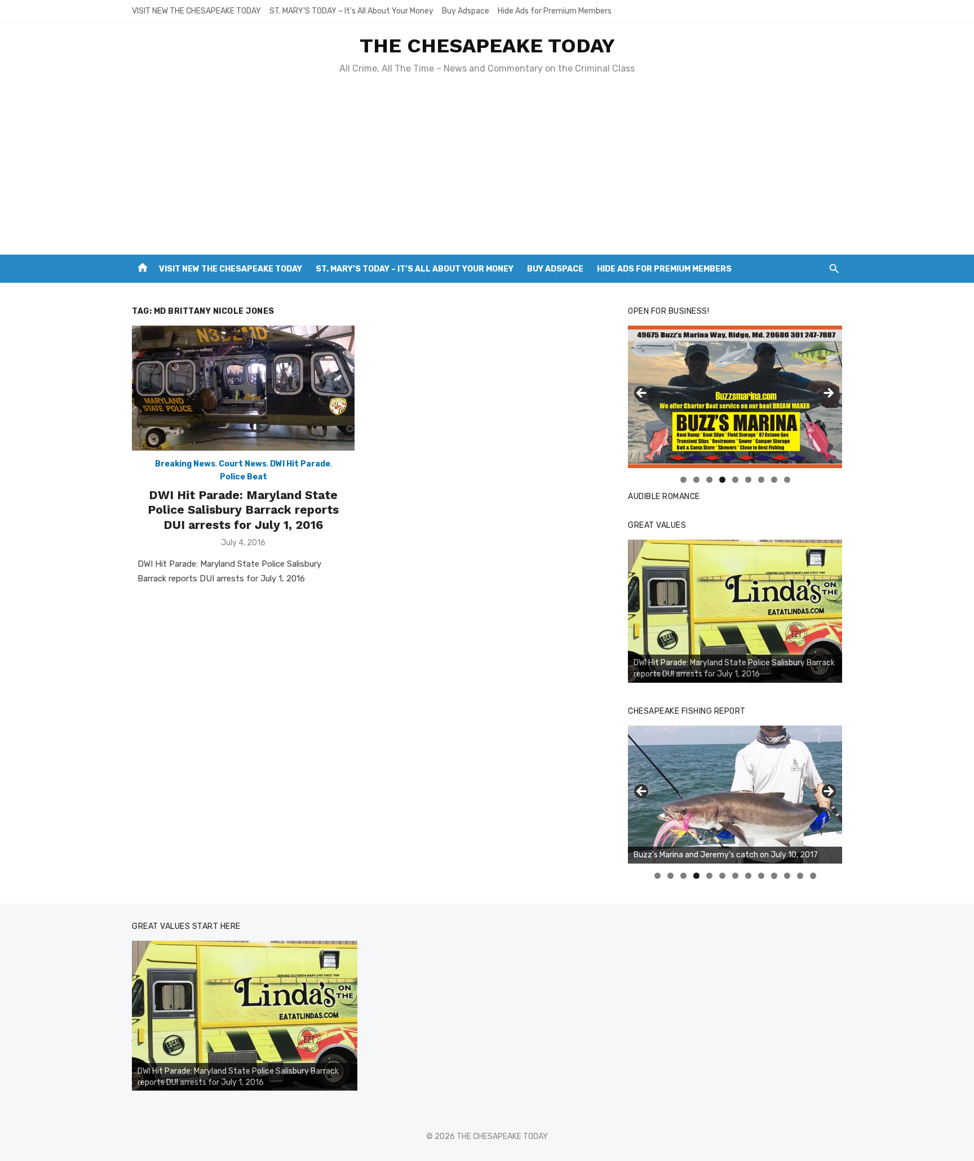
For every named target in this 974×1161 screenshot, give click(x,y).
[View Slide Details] (735, 397)
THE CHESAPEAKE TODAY (487, 45)
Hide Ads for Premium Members (555, 11)
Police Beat (243, 477)
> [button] (828, 393)
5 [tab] (735, 480)
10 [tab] (774, 876)
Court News (243, 464)
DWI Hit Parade (300, 464)
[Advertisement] (487, 170)
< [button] (642, 393)
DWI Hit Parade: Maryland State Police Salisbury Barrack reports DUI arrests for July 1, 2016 (243, 510)
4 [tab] (722, 480)
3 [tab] (709, 480)
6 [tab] (748, 480)
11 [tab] (787, 876)
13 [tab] (813, 876)
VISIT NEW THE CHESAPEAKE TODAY (196, 11)
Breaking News (185, 464)
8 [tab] (774, 480)
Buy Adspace (465, 11)
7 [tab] (761, 480)
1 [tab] (683, 480)
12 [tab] (800, 876)
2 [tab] (696, 480)
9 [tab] (787, 480)
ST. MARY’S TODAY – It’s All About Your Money (351, 11)
